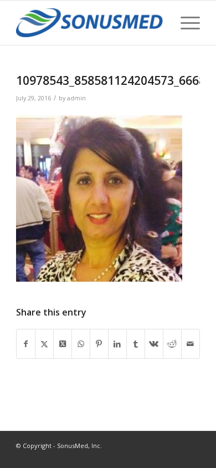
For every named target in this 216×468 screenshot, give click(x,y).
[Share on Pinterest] (99, 343)
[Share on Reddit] (172, 343)
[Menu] (184, 23)
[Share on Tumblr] (136, 343)
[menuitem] (184, 23)
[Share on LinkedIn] (117, 343)
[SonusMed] (89, 23)
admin (76, 98)
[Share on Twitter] (44, 343)
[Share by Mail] (190, 343)
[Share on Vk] (154, 343)
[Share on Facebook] (26, 343)
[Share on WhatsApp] (81, 343)
